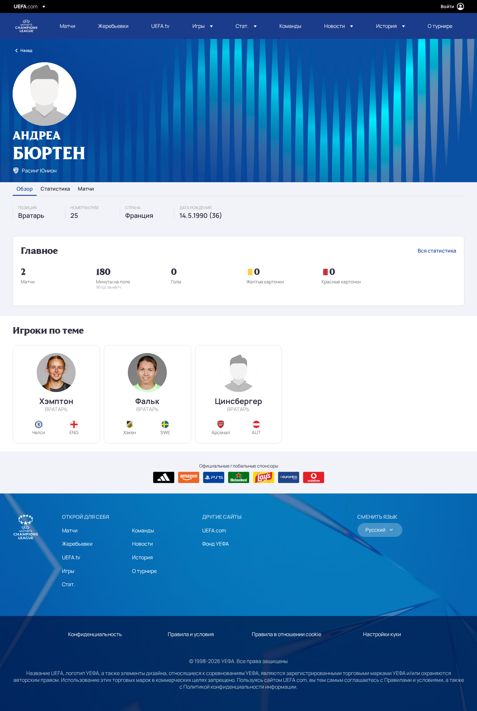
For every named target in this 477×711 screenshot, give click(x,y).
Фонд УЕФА (215, 543)
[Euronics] (288, 477)
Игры (68, 571)
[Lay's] (263, 477)
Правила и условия (191, 634)
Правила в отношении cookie (286, 634)
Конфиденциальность (95, 634)
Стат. (68, 584)
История (142, 557)
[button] (202, 26)
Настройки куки (382, 634)
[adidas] (163, 477)
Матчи (86, 189)
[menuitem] (70, 26)
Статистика (55, 189)
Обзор (25, 189)
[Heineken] (238, 477)
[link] (67, 26)
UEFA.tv (71, 557)
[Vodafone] (313, 477)
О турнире (144, 571)
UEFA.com (214, 530)
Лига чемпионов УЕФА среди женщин (26, 26)
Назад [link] (26, 50)
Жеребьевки (77, 543)
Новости (142, 543)
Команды (143, 530)
